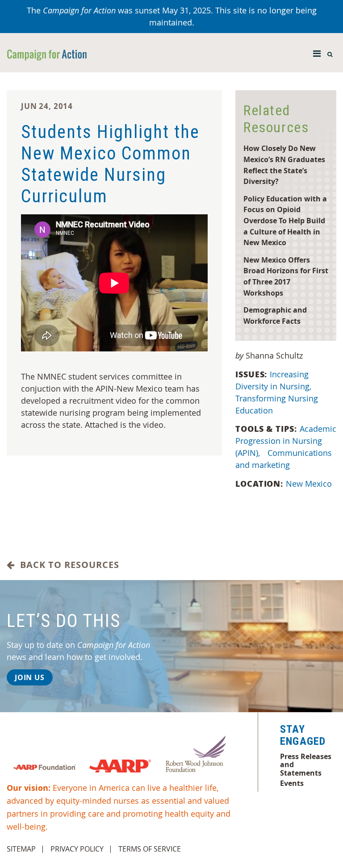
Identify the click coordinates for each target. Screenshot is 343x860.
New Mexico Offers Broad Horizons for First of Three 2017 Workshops (285, 276)
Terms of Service (149, 849)
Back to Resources (67, 564)
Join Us (30, 677)
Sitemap (21, 849)
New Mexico (309, 483)
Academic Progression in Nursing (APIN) (285, 440)
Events (292, 783)
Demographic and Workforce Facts (275, 315)
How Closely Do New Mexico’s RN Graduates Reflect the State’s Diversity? (284, 164)
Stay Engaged (303, 735)
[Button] (317, 51)
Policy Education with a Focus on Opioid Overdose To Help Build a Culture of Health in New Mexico (285, 220)
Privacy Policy (77, 849)
